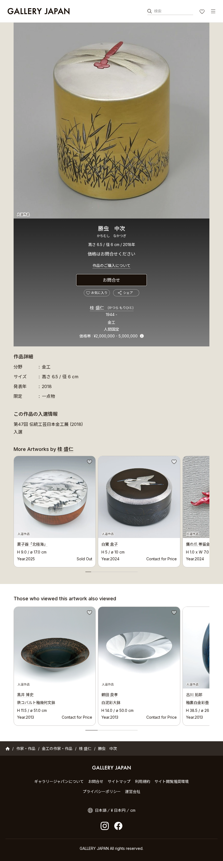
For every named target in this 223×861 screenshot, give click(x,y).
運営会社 (132, 791)
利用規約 (142, 781)
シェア (128, 293)
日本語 (100, 810)
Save (88, 462)
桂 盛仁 (112, 307)
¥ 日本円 (118, 810)
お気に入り (203, 12)
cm (132, 810)
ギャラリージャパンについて (59, 781)
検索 (158, 11)
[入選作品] (111, 121)
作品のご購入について (111, 265)
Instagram (105, 826)
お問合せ (111, 280)
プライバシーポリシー (102, 791)
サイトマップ (119, 781)
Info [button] (142, 336)
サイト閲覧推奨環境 (171, 781)
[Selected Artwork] (54, 647)
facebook (118, 826)
